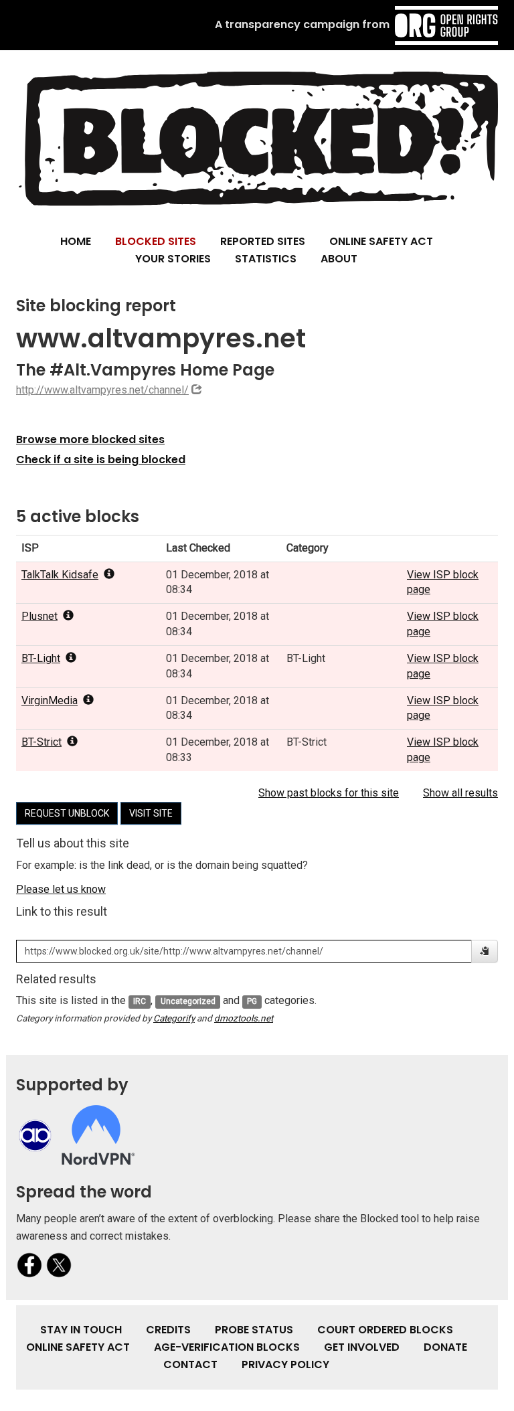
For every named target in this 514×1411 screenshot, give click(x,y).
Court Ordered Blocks (385, 1329)
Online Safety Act (381, 241)
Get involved (362, 1347)
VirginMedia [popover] (49, 700)
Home (75, 241)
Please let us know (61, 889)
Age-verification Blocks (227, 1347)
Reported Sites (262, 241)
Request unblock (67, 813)
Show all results (460, 792)
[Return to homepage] (257, 138)
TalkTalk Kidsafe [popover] (59, 574)
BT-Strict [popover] (41, 742)
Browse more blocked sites (90, 439)
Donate (445, 1347)
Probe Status (254, 1329)
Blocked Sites (155, 241)
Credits (168, 1329)
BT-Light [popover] (40, 658)
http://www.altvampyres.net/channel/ (102, 390)
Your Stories (173, 258)
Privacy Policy (285, 1364)
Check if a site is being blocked (100, 459)
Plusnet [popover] (39, 616)
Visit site (151, 813)
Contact (190, 1364)
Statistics (265, 258)
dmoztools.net (243, 1018)
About (339, 258)
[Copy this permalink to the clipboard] (484, 951)
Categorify (174, 1018)
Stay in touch (81, 1329)
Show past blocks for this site (328, 792)
